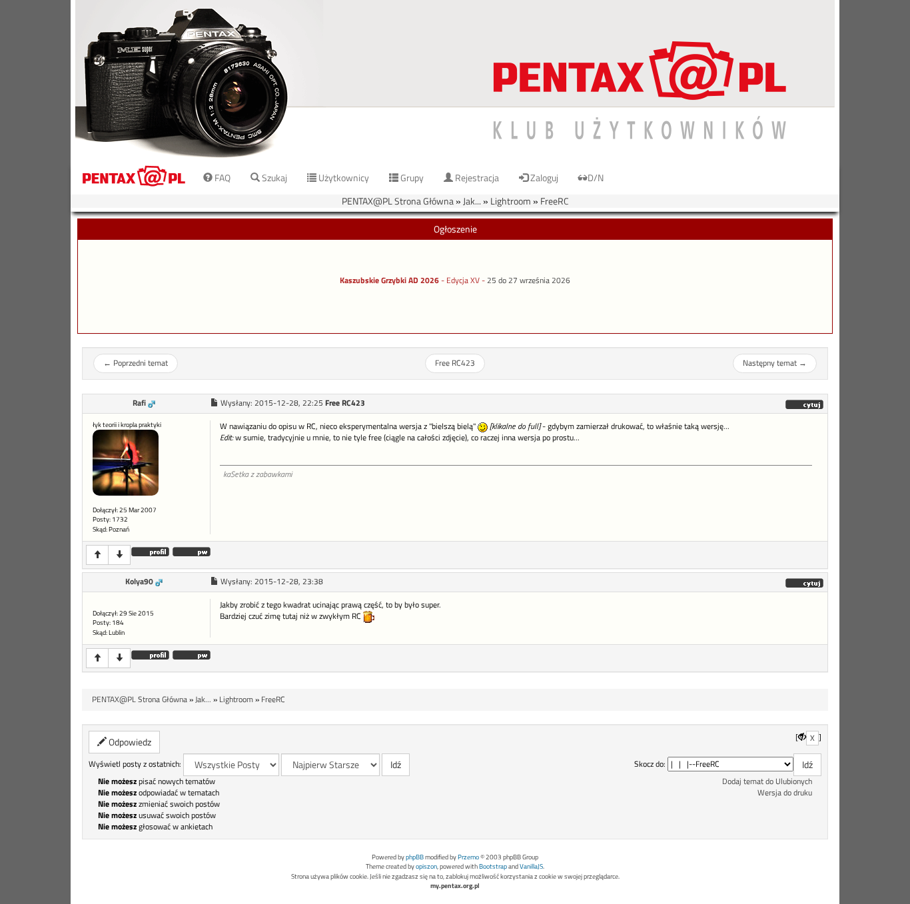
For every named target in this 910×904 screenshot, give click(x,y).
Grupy (411, 178)
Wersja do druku (784, 793)
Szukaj (273, 178)
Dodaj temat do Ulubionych (767, 781)
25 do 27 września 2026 (528, 280)
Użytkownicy (342, 178)
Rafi (139, 403)
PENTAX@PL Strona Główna (398, 201)
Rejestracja (476, 178)
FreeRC (554, 201)
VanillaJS (531, 866)
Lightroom (510, 201)
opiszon (426, 866)
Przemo (468, 857)
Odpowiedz (129, 742)
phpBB (415, 857)
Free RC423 (455, 363)
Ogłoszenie (455, 229)
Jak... (472, 201)
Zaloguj (543, 178)
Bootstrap (493, 866)
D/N (596, 178)
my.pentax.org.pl (455, 886)
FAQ (221, 178)
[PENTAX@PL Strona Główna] (455, 80)
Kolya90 (139, 582)
